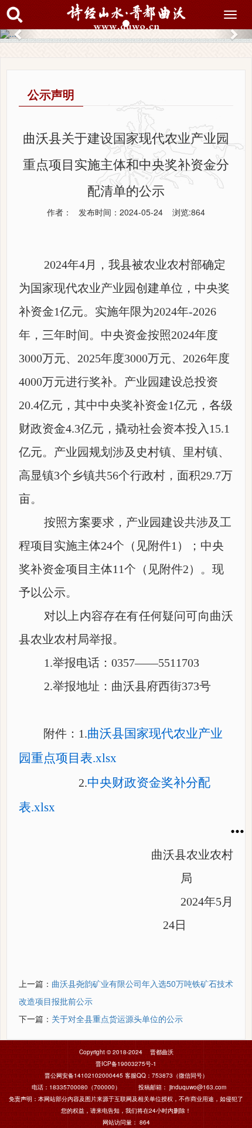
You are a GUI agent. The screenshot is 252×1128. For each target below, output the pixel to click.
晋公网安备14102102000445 (84, 1075)
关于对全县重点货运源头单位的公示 (117, 1018)
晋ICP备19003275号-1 (126, 1064)
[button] (19, 34)
